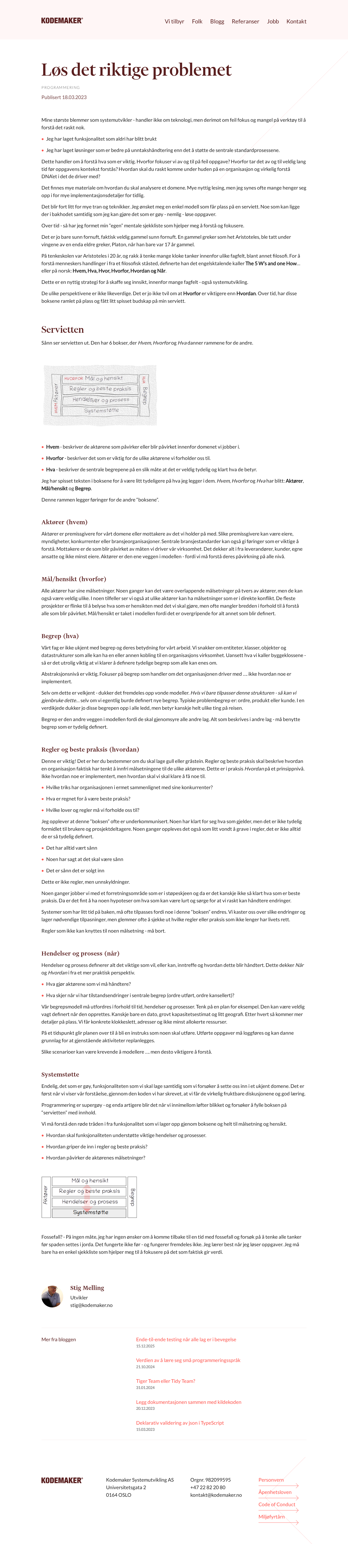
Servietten (62, 329)
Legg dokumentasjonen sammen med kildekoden (188, 1402)
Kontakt (296, 21)
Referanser (245, 21)
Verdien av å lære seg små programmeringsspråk (188, 1360)
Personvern (271, 1480)
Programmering (60, 87)
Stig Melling (87, 1288)
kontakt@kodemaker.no (216, 1495)
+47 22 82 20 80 (207, 1487)
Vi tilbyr (174, 21)
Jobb (273, 21)
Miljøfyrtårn (272, 1516)
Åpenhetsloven (275, 1492)
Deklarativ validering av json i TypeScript (180, 1423)
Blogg (217, 21)
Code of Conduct (277, 1504)
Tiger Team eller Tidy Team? (165, 1381)
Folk (197, 21)
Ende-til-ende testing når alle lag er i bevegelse (186, 1339)
